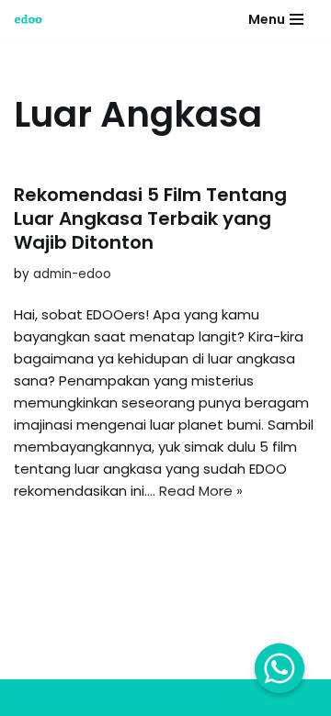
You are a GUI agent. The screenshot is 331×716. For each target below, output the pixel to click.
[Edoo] (33, 19)
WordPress (182, 697)
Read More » (201, 490)
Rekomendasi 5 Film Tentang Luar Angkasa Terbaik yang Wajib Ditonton (150, 218)
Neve (31, 697)
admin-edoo (72, 274)
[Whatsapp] (279, 668)
